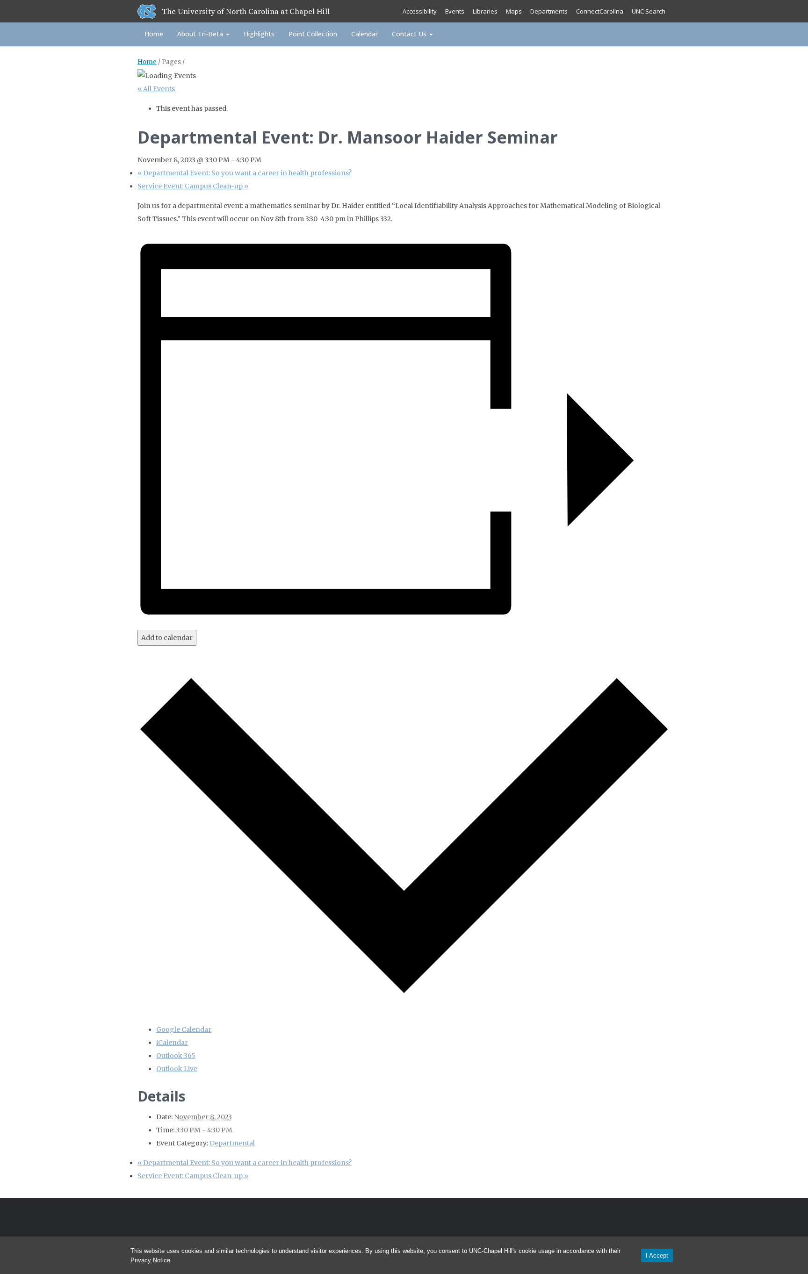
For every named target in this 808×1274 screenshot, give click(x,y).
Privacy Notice (150, 1260)
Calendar (364, 33)
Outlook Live (176, 1069)
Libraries (485, 11)
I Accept (657, 1255)
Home (153, 33)
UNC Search (648, 11)
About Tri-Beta (201, 33)
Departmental (232, 1143)
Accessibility (420, 11)
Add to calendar (167, 637)
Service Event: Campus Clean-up (192, 186)
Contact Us (410, 33)
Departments (549, 11)
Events (454, 11)
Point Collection (313, 33)
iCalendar (172, 1042)
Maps (514, 11)
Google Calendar (183, 1029)
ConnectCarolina (599, 11)
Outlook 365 (175, 1055)
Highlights (259, 33)
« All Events (156, 89)
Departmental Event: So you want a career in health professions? (244, 173)
